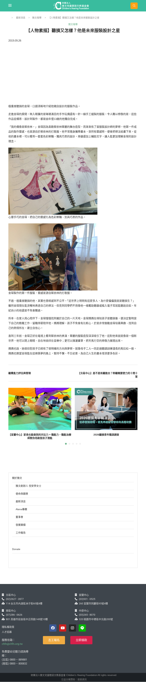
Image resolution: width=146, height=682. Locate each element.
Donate (16, 549)
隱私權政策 (8, 626)
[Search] (134, 6)
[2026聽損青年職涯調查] (106, 409)
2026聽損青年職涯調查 (106, 434)
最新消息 (20, 17)
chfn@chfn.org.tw (12, 644)
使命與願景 (22, 493)
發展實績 (21, 524)
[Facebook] (52, 628)
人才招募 (7, 631)
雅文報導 (36, 17)
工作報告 (21, 532)
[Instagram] (72, 628)
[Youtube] (62, 628)
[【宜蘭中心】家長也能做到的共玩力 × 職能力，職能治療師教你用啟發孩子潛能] (39, 409)
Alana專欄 (21, 509)
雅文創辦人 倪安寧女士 (28, 485)
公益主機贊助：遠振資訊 (74, 679)
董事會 (19, 516)
